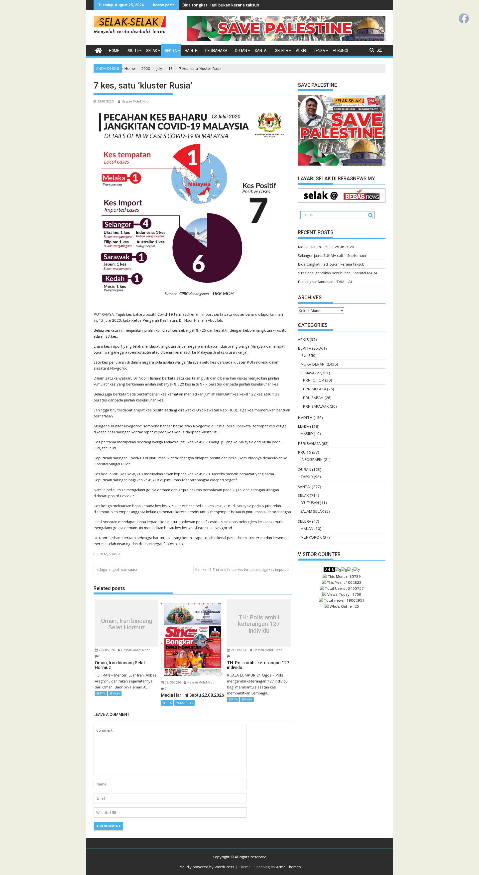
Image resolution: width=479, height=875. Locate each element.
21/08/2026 (238, 650)
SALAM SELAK (312, 511)
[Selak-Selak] (98, 49)
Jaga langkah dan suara (118, 569)
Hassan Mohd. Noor (135, 101)
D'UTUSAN (309, 502)
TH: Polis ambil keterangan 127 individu (259, 624)
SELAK (151, 50)
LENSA (319, 50)
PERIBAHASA (216, 50)
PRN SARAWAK (316, 406)
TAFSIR (306, 476)
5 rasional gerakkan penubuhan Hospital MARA (337, 272)
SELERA (281, 50)
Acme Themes (288, 866)
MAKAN (306, 528)
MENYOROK (311, 537)
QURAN (241, 50)
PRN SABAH (313, 397)
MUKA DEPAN (184, 703)
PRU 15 (132, 50)
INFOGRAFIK (311, 459)
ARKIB (301, 50)
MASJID (306, 433)
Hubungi (340, 50)
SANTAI (261, 50)
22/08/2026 (106, 650)
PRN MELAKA (314, 388)
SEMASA (114, 554)
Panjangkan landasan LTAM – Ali (325, 281)
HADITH (191, 50)
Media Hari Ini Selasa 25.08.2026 (326, 246)
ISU (303, 355)
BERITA (171, 50)
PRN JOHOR (313, 380)
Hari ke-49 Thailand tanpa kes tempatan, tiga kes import (240, 569)
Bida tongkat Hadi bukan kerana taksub (220, 5)
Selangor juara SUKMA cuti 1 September (332, 255)
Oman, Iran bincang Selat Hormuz (126, 624)
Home (114, 50)
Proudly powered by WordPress (206, 866)
